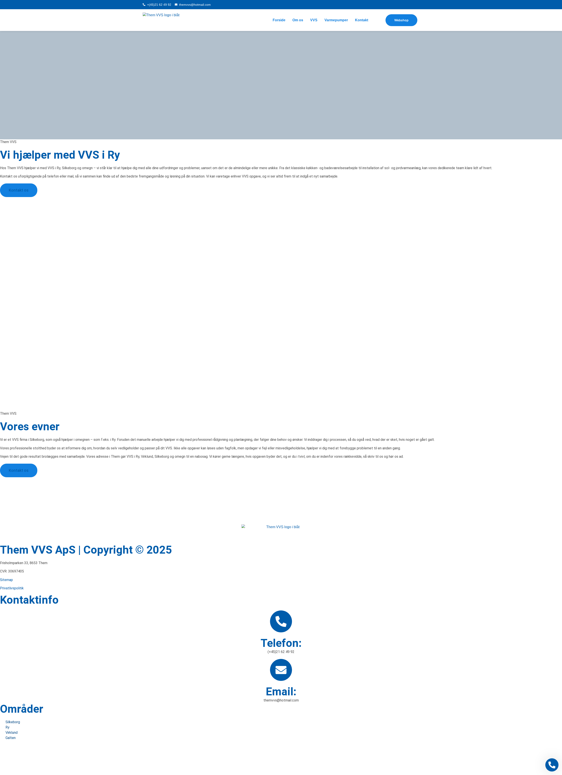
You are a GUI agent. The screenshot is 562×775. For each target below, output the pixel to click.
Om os (297, 20)
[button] (281, 758)
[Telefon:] (281, 621)
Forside (279, 20)
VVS (313, 20)
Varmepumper (336, 20)
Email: (281, 691)
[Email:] (281, 670)
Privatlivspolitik (12, 588)
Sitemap (6, 580)
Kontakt (361, 20)
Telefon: (281, 643)
